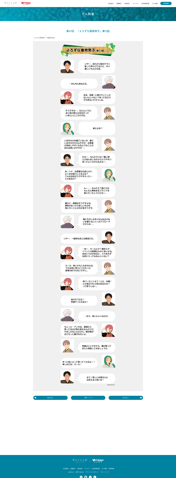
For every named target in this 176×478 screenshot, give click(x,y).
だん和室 (155, 3)
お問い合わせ (79, 472)
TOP (172, 474)
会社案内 (111, 3)
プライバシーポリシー (92, 472)
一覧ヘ (88, 397)
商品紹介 (127, 3)
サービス (135, 3)
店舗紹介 (119, 3)
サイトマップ (105, 472)
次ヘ (126, 397)
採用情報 (166, 3)
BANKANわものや (17, 3)
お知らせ (71, 472)
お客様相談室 (145, 3)
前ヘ (50, 397)
